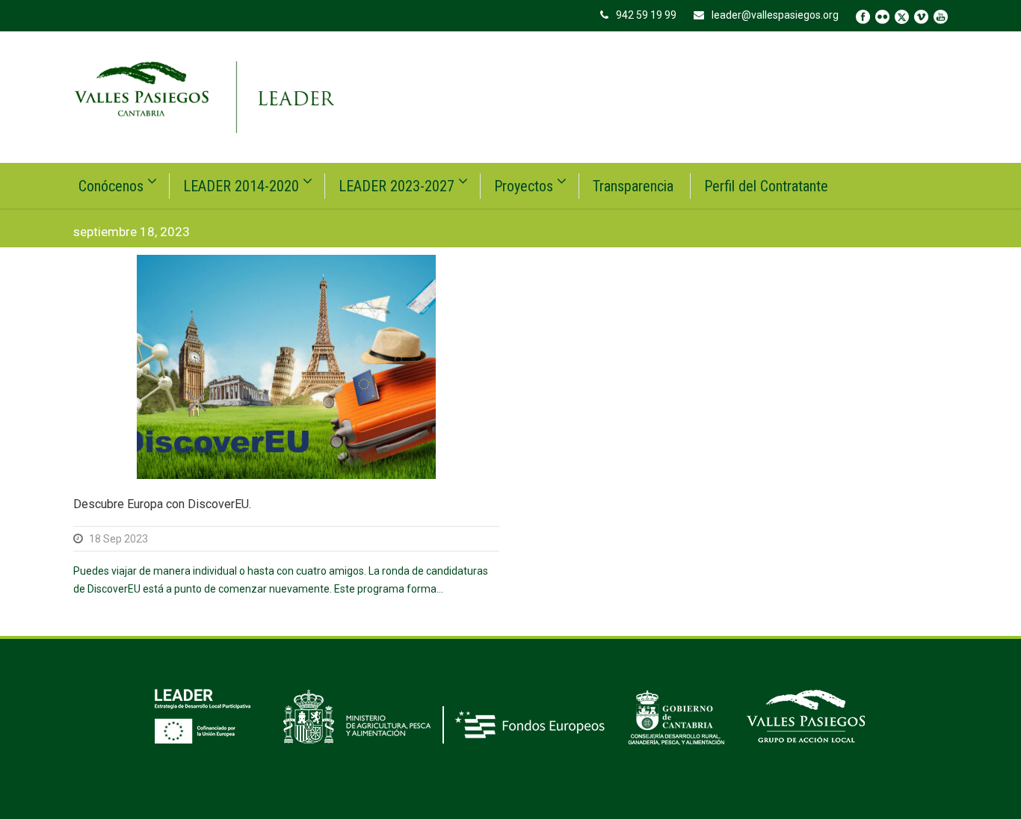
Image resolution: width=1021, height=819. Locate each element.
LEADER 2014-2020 (241, 186)
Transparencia (633, 186)
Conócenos (111, 186)
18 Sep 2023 (118, 539)
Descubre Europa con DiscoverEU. (162, 504)
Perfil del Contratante (766, 186)
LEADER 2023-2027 (396, 186)
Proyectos (523, 186)
